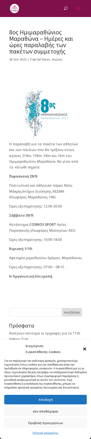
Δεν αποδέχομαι (45, 411)
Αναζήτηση (72, 312)
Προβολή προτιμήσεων (45, 423)
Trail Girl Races (40, 59)
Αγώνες (57, 59)
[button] (85, 349)
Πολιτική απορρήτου (45, 433)
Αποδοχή (46, 399)
